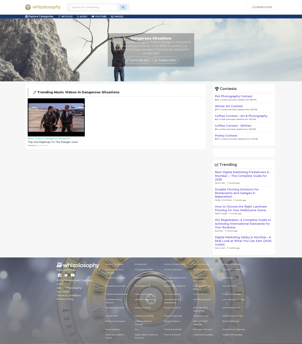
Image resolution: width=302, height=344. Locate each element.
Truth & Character (172, 334)
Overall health (111, 316)
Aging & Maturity (201, 264)
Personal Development (232, 316)
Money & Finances (143, 307)
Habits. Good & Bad (143, 294)
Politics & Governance (115, 321)
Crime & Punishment (232, 269)
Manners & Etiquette (114, 307)
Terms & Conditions (69, 295)
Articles (67, 16)
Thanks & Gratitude (173, 329)
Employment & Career (115, 286)
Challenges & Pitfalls (144, 269)
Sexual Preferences (230, 321)
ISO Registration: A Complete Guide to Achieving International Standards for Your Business (243, 223)
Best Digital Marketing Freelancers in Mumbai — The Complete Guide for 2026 (242, 175)
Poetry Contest (226, 135)
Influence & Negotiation (145, 299)
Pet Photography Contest (233, 96)
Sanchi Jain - (221, 183)
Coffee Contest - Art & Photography (241, 116)
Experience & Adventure (174, 286)
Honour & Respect (172, 294)
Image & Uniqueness (231, 294)
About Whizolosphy (69, 287)
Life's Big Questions (202, 299)
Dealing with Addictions (145, 277)
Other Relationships (231, 307)
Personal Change (201, 316)
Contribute (138, 60)
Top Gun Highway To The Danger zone (53, 142)
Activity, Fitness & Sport (174, 264)
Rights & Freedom (172, 321)
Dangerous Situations (57, 138)
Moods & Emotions (172, 307)
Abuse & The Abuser (114, 264)
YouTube (100, 16)
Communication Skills (203, 269)
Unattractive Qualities (203, 334)
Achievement (141, 264)
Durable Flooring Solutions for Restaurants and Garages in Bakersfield (237, 193)
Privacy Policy (65, 299)
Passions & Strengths (144, 316)
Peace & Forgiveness (173, 316)
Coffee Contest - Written (233, 125)
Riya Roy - (220, 231)
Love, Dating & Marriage (233, 299)
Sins (136, 329)
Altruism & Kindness (231, 264)
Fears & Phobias (229, 286)
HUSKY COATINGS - (224, 200)
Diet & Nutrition (229, 277)
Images (119, 16)
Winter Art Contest (229, 106)
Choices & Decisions (172, 269)
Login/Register (262, 7)
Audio (83, 16)
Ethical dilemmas (142, 286)
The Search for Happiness (233, 329)
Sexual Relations (112, 329)
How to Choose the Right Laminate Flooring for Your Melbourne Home (241, 208)
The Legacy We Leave (202, 329)
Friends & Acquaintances (116, 294)
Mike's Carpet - (222, 213)
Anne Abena (42, 145)
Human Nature (200, 294)
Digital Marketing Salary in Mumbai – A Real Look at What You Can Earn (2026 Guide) (243, 241)
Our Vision (63, 291)
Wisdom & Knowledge (232, 334)
